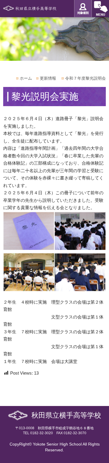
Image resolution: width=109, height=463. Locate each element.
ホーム (26, 78)
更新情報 (48, 78)
